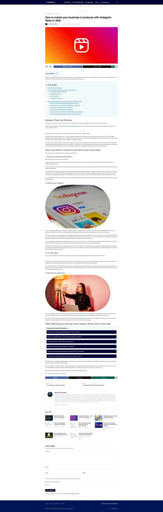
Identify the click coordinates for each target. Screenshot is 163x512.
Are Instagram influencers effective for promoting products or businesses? (66, 111)
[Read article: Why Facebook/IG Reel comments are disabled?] (49, 418)
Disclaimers (56, 503)
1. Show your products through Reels (58, 91)
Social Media (50, 13)
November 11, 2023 (82, 427)
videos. (72, 266)
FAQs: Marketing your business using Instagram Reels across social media (65, 101)
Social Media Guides (79, 2)
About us (47, 503)
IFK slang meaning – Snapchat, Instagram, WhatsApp (110, 416)
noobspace (50, 508)
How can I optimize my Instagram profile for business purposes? (64, 103)
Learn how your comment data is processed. (70, 493)
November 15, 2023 (57, 426)
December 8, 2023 (57, 418)
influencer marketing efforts (79, 315)
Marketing (64, 373)
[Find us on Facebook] (108, 508)
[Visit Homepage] (50, 2)
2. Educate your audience (56, 94)
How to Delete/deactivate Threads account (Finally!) (59, 423)
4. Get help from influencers (56, 98)
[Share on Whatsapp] (113, 66)
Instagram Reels (57, 373)
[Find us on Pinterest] (115, 508)
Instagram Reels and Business (55, 88)
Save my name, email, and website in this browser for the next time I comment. (63, 478)
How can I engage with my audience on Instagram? (61, 109)
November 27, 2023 (82, 418)
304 (62, 436)
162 (88, 427)
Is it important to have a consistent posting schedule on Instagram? (65, 105)
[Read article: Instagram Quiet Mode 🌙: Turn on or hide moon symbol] (74, 418)
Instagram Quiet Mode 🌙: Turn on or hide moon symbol (86, 416)
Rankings (68, 2)
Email (46, 473)
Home (46, 13)
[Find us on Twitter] (110, 508)
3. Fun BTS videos (54, 96)
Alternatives (106, 2)
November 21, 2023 (107, 418)
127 (80, 439)
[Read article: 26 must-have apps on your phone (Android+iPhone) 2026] (49, 435)
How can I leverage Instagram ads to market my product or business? (65, 114)
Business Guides (77, 24)
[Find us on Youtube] (113, 508)
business (64, 162)
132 (63, 426)
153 (63, 418)
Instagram (50, 373)
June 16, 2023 (62, 24)
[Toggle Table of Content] (56, 74)
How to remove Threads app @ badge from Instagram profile (85, 434)
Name (47, 467)
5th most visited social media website (69, 126)
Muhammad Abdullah (53, 24)
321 (105, 430)
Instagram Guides (57, 13)
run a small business (62, 235)
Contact (51, 503)
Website (84, 473)
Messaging (90, 2)
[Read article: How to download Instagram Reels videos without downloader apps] (74, 425)
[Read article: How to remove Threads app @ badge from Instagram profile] (74, 435)
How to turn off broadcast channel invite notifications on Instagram (110, 424)
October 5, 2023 (57, 436)
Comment (47, 451)
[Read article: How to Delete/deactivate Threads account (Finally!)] (49, 425)
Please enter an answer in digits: (52, 481)
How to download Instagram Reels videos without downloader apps (85, 424)
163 (113, 418)
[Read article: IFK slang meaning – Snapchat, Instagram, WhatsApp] (99, 418)
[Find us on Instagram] (112, 508)
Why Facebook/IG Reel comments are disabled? (59, 416)
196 (88, 418)
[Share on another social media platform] (116, 66)
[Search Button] (117, 2)
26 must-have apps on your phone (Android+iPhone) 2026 (60, 434)
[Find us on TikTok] (117, 508)
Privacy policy (62, 503)
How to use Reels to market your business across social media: (62, 90)
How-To (97, 2)
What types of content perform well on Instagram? (61, 107)
